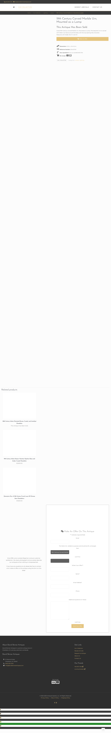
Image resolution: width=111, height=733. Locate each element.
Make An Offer (83, 39)
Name (77, 574)
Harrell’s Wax (78, 666)
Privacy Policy (45, 698)
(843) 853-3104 (9, 1)
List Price (77, 557)
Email (77, 538)
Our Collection (37, 12)
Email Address (77, 582)
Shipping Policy (65, 698)
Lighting (45, 12)
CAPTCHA (77, 622)
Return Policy (55, 698)
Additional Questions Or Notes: (77, 599)
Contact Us (78, 658)
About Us (77, 656)
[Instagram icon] (56, 702)
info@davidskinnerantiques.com (23, 1)
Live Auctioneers (79, 669)
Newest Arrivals (79, 651)
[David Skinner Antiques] (55, 7)
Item (77, 548)
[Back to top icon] (103, 729)
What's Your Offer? (77, 565)
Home (29, 12)
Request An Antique (80, 653)
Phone (77, 591)
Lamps (52, 12)
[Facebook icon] (54, 702)
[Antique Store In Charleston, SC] (14, 7)
